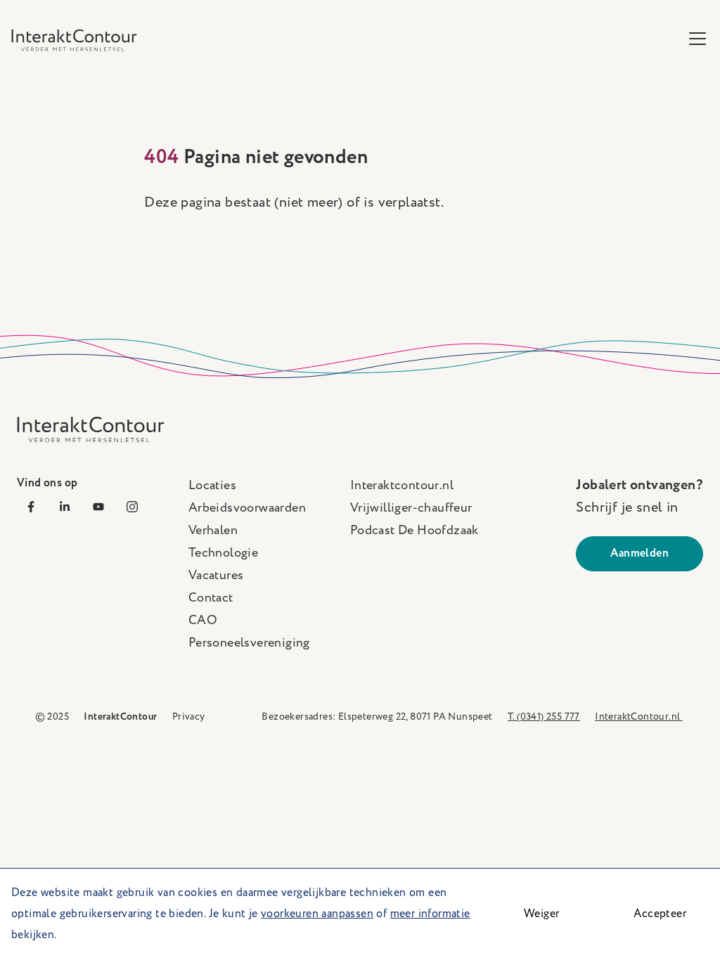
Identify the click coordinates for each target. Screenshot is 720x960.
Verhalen (213, 530)
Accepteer (660, 914)
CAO (202, 620)
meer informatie (430, 914)
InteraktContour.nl (639, 717)
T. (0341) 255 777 (544, 717)
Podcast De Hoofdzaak (414, 530)
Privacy (188, 717)
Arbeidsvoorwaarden (247, 508)
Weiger (541, 914)
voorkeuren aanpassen (317, 914)
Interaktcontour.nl (402, 485)
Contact (210, 598)
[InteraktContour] (74, 39)
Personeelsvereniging (249, 643)
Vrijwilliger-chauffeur (411, 508)
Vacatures (216, 575)
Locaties (212, 485)
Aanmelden (639, 553)
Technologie (223, 553)
